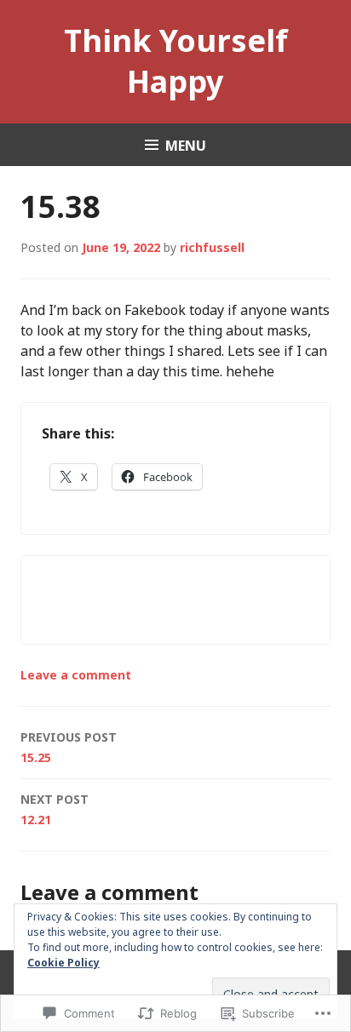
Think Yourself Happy (176, 61)
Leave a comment (75, 675)
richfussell (212, 247)
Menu (185, 145)
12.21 (54, 809)
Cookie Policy (63, 962)
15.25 (68, 747)
